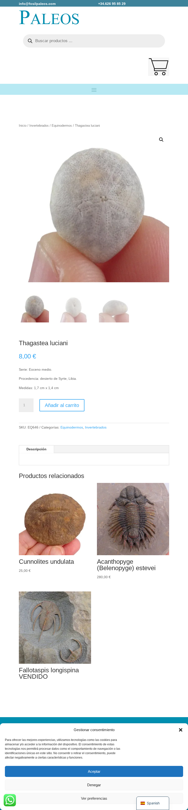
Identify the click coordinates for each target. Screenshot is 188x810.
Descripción (36, 449)
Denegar (94, 785)
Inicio (22, 125)
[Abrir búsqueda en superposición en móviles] (94, 41)
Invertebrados (39, 125)
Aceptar (94, 771)
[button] (180, 729)
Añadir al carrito (62, 405)
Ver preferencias (94, 798)
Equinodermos (62, 125)
